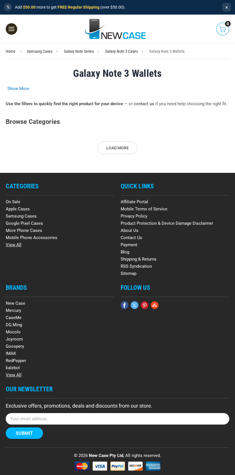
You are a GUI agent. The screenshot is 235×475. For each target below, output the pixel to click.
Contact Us (131, 237)
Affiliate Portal (134, 201)
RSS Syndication (136, 266)
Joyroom (14, 339)
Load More (117, 148)
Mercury (13, 310)
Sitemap (128, 273)
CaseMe (13, 317)
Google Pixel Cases (24, 223)
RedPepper (16, 360)
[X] (134, 305)
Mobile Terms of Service (144, 209)
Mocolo (13, 332)
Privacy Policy (134, 216)
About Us (129, 230)
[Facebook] (124, 305)
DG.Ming (14, 324)
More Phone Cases (24, 230)
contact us (144, 103)
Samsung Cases (21, 216)
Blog (125, 252)
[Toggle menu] (11, 29)
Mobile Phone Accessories (31, 237)
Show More (18, 88)
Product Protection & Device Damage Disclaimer (167, 223)
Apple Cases (18, 209)
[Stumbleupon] (154, 305)
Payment (129, 244)
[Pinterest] (144, 305)
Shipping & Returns (138, 259)
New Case (15, 303)
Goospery (15, 346)
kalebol (13, 367)
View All (13, 244)
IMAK (11, 353)
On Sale (13, 201)
